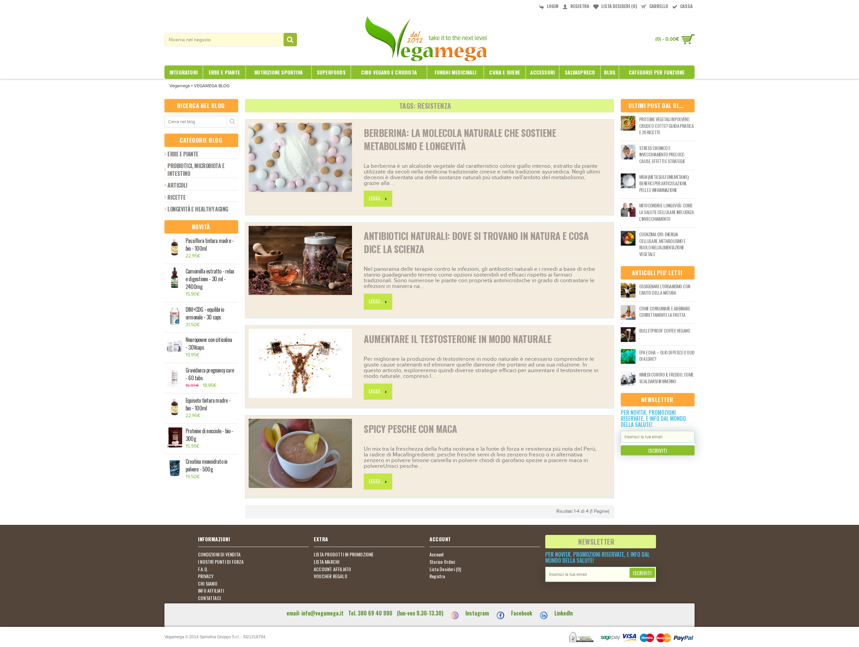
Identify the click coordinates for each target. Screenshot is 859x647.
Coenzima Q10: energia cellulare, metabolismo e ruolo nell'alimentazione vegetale (662, 244)
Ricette (176, 197)
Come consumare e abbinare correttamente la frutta (664, 311)
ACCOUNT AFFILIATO (332, 569)
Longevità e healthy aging (197, 209)
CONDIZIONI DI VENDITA (219, 554)
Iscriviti (657, 450)
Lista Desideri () (445, 569)
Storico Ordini (442, 561)
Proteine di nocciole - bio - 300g (209, 435)
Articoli (177, 185)
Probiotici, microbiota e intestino (195, 169)
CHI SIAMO (207, 583)
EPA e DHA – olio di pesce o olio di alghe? (667, 355)
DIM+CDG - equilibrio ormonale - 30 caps (205, 313)
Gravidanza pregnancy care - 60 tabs (210, 374)
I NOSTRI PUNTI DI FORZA (221, 561)
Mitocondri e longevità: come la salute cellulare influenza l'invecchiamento (666, 212)
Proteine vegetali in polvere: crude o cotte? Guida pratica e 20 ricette (666, 126)
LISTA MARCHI (326, 561)
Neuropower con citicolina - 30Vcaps (209, 343)
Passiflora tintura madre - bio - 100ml (210, 244)
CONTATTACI (209, 598)
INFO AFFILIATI (211, 590)
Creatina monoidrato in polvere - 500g (206, 465)
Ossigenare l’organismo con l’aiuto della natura (664, 289)
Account (437, 554)
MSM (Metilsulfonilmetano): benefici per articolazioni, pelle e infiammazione (664, 183)
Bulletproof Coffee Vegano (664, 330)
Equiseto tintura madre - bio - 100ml (208, 404)
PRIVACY (205, 576)
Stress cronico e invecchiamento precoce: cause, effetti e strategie (662, 154)
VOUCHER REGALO (330, 576)
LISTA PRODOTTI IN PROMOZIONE (344, 554)
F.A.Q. (203, 569)
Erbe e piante (182, 154)
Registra (437, 576)
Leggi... (376, 198)
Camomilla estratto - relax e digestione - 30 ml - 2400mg (210, 279)
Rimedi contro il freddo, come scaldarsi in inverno (666, 377)
